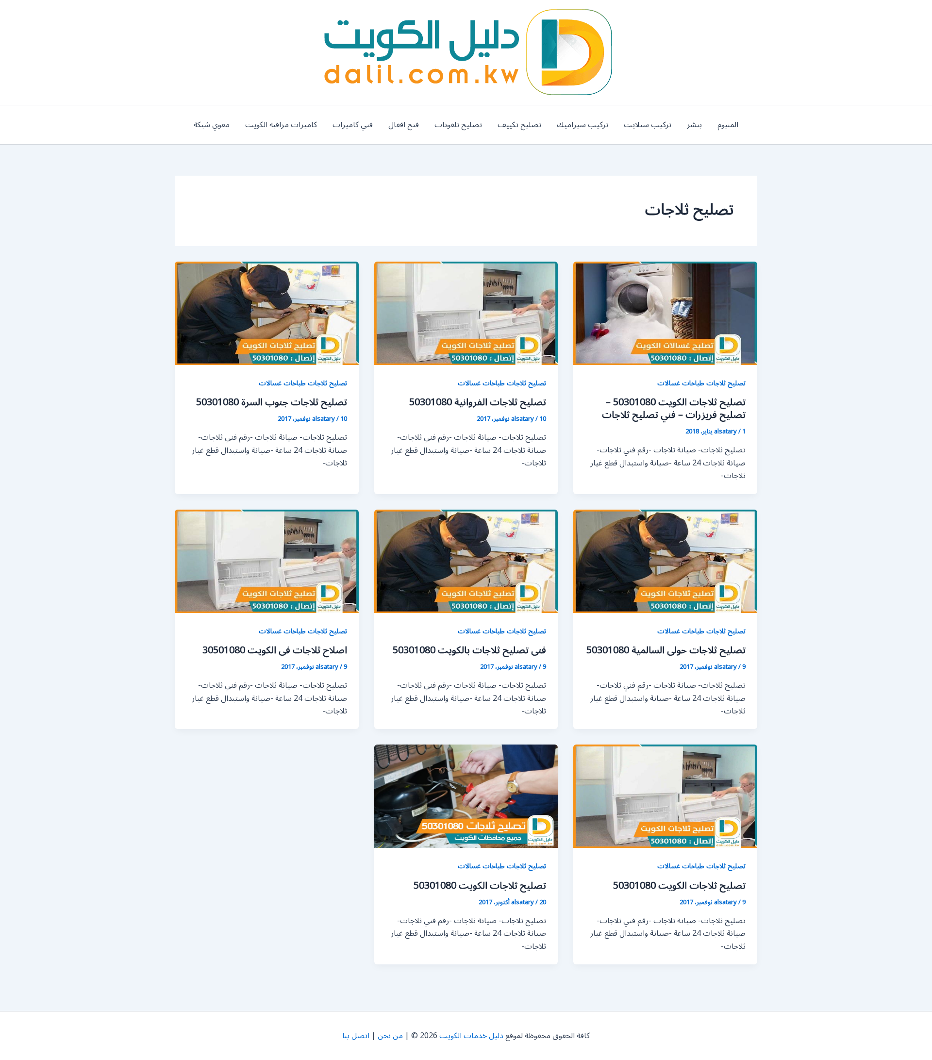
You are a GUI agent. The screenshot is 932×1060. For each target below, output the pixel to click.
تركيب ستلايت (647, 124)
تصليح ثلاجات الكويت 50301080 (679, 886)
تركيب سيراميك (582, 124)
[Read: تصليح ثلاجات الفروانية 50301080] (466, 313)
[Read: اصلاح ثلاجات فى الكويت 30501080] (267, 560)
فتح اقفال (403, 124)
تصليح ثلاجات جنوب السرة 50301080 (271, 402)
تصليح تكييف (519, 124)
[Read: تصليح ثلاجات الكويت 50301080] (665, 796)
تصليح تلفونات (458, 124)
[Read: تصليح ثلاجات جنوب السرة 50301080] (267, 313)
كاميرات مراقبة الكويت (281, 124)
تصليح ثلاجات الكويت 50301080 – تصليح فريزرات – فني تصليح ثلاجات (674, 408)
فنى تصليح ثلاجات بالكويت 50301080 (469, 650)
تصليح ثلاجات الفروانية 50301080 (477, 402)
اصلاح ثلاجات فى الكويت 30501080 (274, 650)
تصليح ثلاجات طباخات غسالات (701, 383)
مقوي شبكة (212, 124)
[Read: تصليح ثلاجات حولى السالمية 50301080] (665, 560)
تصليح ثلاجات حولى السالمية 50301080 (666, 650)
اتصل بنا (355, 1035)
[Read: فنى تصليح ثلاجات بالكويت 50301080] (466, 560)
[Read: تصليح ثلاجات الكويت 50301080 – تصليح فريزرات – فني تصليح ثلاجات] (665, 313)
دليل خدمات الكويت (471, 1035)
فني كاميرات (353, 124)
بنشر (694, 124)
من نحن (390, 1035)
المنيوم (727, 124)
